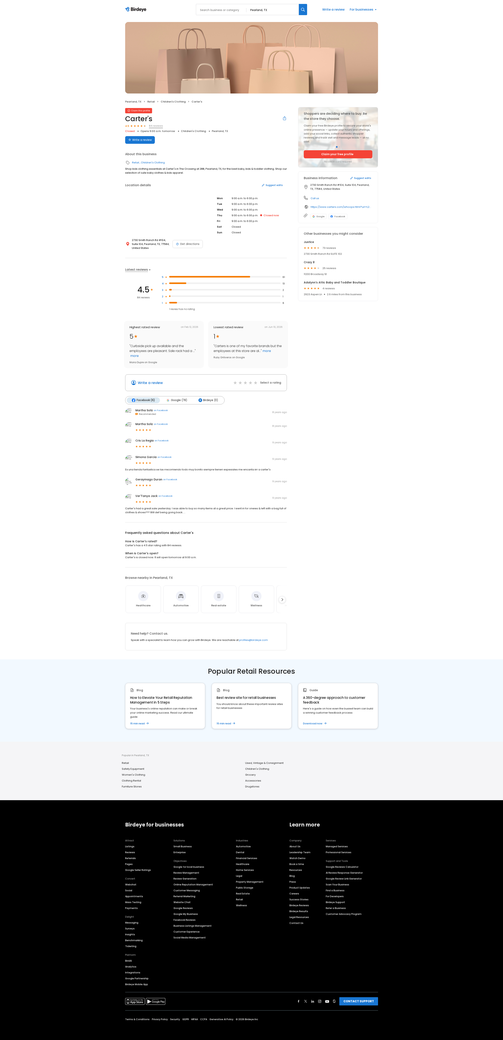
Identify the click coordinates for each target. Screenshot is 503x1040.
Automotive (243, 846)
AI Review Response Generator (344, 872)
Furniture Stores (132, 786)
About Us (294, 846)
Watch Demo (297, 858)
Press (292, 881)
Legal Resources (299, 917)
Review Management (186, 872)
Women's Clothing (133, 775)
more (134, 356)
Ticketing (130, 946)
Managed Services (337, 846)
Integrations (132, 972)
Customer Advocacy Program (344, 914)
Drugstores (252, 786)
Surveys (130, 928)
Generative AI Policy (221, 1019)
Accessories (253, 781)
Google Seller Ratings (138, 870)
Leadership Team (299, 852)
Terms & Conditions (137, 1019)
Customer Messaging (186, 890)
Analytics (130, 966)
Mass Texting (133, 902)
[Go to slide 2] (339, 147)
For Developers (335, 896)
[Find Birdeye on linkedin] (312, 1001)
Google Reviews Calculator (342, 867)
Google (320, 216)
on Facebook (161, 410)
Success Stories (298, 899)
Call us (315, 198)
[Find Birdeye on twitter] (305, 1001)
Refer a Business (336, 908)
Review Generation (184, 878)
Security (175, 1019)
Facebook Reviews (184, 920)
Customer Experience (186, 931)
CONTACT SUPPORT (358, 1001)
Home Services (245, 870)
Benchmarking (134, 940)
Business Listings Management (192, 925)
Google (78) (179, 400)
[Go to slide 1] (337, 147)
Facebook (339, 216)
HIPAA (194, 1019)
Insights (130, 934)
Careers (294, 893)
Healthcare (242, 864)
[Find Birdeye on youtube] (327, 1001)
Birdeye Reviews (299, 905)
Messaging (131, 922)
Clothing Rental (131, 781)
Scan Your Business (337, 884)
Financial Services (246, 858)
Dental (240, 852)
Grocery (250, 775)
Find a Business (335, 890)
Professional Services (338, 852)
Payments (131, 908)
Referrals (130, 858)
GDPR (185, 1019)
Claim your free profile (337, 154)
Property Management (249, 881)
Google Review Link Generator (344, 878)
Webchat (130, 884)
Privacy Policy (160, 1019)
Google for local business (188, 867)
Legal (239, 876)
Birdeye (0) (210, 400)
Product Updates (299, 887)
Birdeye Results (298, 911)
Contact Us (296, 923)
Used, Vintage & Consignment (264, 763)
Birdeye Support (335, 902)
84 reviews (156, 126)
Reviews (130, 852)
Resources (295, 870)
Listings (129, 846)
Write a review (333, 9)
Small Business (182, 846)
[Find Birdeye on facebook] (298, 1001)
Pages (129, 864)
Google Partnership (137, 978)
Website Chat (182, 902)
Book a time (296, 864)
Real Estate (243, 893)
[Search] (303, 9)
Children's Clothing (173, 102)
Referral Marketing (184, 896)
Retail (151, 102)
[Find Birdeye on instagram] (319, 1001)
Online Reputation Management (193, 884)
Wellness (241, 905)
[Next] (282, 599)
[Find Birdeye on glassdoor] (334, 1001)
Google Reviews (183, 908)
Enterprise (179, 852)
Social (128, 890)
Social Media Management (189, 937)
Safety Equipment (133, 769)
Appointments (134, 896)
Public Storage (244, 887)
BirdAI (128, 960)
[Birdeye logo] (136, 9)
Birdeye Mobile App (136, 984)
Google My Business (185, 914)
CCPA (203, 1019)
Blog (292, 876)
